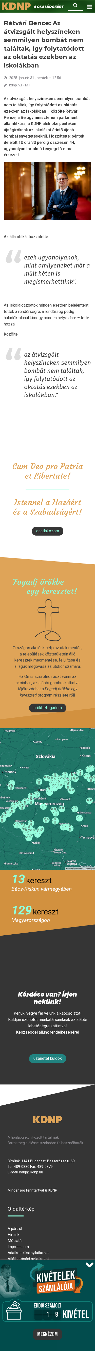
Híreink (13, 1234)
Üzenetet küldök (47, 1058)
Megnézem (47, 1334)
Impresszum (18, 1246)
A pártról (15, 1228)
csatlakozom (47, 531)
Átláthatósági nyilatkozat (28, 1259)
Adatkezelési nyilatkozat (28, 1252)
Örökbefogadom (47, 707)
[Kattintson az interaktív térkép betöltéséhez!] (47, 799)
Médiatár (15, 1240)
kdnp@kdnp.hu (31, 1172)
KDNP (47, 1119)
